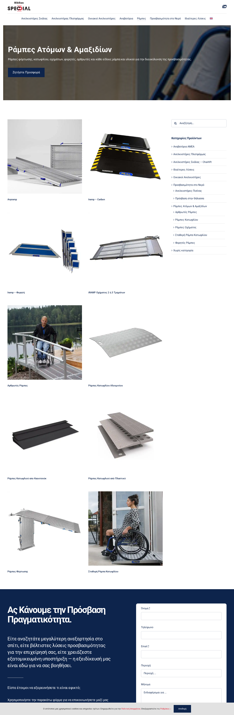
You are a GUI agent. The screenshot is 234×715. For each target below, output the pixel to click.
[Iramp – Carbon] (125, 156)
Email (145, 646)
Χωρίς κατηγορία (183, 250)
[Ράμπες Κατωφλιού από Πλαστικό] (125, 435)
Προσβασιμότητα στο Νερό (188, 184)
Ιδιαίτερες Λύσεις (183, 169)
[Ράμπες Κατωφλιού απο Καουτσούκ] (44, 435)
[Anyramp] (44, 156)
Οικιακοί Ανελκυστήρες (187, 177)
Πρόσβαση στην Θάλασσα (189, 198)
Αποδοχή (182, 709)
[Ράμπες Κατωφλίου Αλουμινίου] (125, 342)
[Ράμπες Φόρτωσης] (44, 528)
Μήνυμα (145, 684)
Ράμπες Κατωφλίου (186, 219)
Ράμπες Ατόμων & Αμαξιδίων (190, 206)
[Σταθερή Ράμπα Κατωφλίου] (125, 528)
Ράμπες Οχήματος (185, 227)
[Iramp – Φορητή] (44, 249)
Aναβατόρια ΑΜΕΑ (183, 146)
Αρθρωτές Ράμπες (186, 212)
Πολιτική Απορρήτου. (131, 709)
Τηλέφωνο (147, 627)
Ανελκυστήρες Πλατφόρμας (189, 154)
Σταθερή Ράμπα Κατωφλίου (191, 235)
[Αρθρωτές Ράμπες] (44, 342)
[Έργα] (224, 7)
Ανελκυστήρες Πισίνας (188, 190)
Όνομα (145, 608)
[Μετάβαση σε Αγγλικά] (211, 18)
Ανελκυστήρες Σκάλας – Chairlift (192, 162)
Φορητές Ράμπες (185, 242)
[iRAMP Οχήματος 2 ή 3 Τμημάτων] (125, 249)
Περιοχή (146, 665)
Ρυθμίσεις (165, 709)
